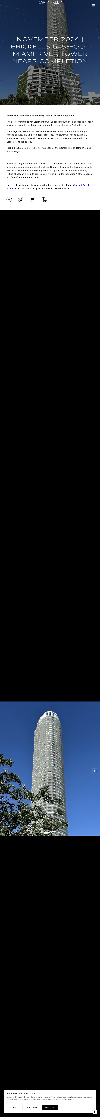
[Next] (94, 771)
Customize (32, 1107)
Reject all (14, 1107)
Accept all (50, 1107)
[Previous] (5, 771)
